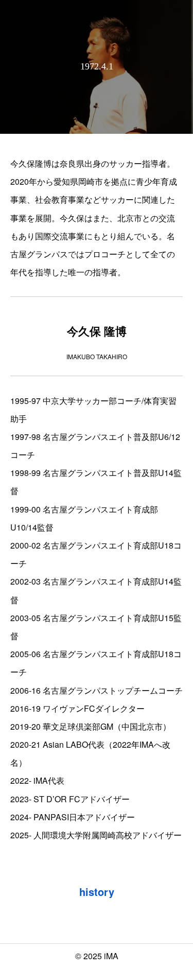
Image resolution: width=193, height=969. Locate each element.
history (96, 891)
